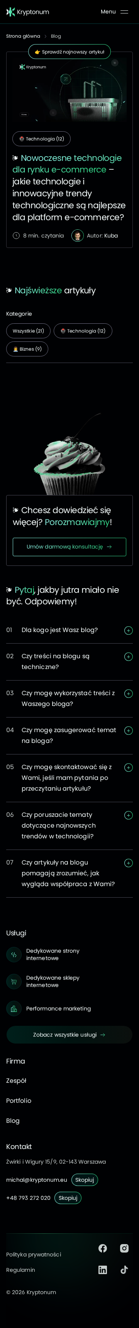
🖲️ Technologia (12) (41, 138)
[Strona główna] (27, 12)
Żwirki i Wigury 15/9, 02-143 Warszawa (56, 1162)
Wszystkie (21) (28, 331)
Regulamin (20, 1270)
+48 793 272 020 (28, 1198)
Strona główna (23, 36)
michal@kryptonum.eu (37, 1180)
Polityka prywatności (33, 1254)
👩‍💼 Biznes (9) (27, 349)
